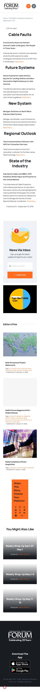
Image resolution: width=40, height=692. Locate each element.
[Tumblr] (16, 512)
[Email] (22, 515)
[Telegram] (24, 510)
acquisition (13, 468)
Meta (29, 368)
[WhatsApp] (20, 510)
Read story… (20, 61)
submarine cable (11, 370)
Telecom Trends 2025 (12, 422)
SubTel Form (27, 420)
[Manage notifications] (4, 687)
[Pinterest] (20, 512)
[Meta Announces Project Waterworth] (20, 332)
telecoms (20, 370)
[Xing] (16, 515)
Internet (24, 368)
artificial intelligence (16, 416)
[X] (20, 507)
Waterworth (28, 370)
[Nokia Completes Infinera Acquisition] (20, 431)
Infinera (20, 468)
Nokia (25, 468)
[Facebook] (16, 507)
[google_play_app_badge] (20, 667)
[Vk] (24, 512)
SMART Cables (10, 418)
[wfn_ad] (20, 286)
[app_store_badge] (20, 661)
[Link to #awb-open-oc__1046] (28, 6)
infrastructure (16, 368)
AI (9, 368)
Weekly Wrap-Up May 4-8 (20, 574)
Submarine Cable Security (14, 420)
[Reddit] (24, 507)
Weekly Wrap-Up (24, 554)
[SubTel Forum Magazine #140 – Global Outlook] (20, 392)
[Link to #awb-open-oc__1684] (34, 6)
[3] (20, 630)
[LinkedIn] (16, 510)
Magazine (27, 416)
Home (5, 18)
